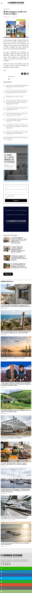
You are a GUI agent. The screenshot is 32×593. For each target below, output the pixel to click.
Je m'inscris (16, 316)
